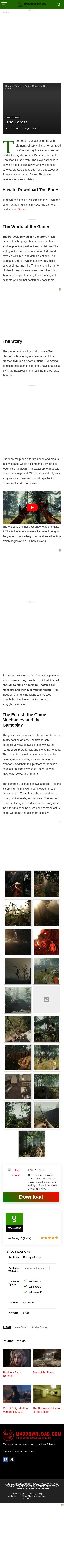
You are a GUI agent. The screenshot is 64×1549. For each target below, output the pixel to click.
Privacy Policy (35, 1493)
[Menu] (4, 4)
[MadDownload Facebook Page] (5, 1459)
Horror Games (21, 1327)
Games (18, 86)
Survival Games (39, 1327)
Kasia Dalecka (12, 128)
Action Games (32, 86)
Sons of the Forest (44, 1372)
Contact (27, 1498)
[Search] (59, 4)
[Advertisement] (32, 45)
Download (31, 1197)
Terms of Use (18, 1493)
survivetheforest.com (36, 1268)
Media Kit (12, 1496)
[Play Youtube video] (32, 507)
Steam (22, 209)
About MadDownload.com (34, 1496)
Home (8, 86)
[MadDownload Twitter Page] (12, 1459)
